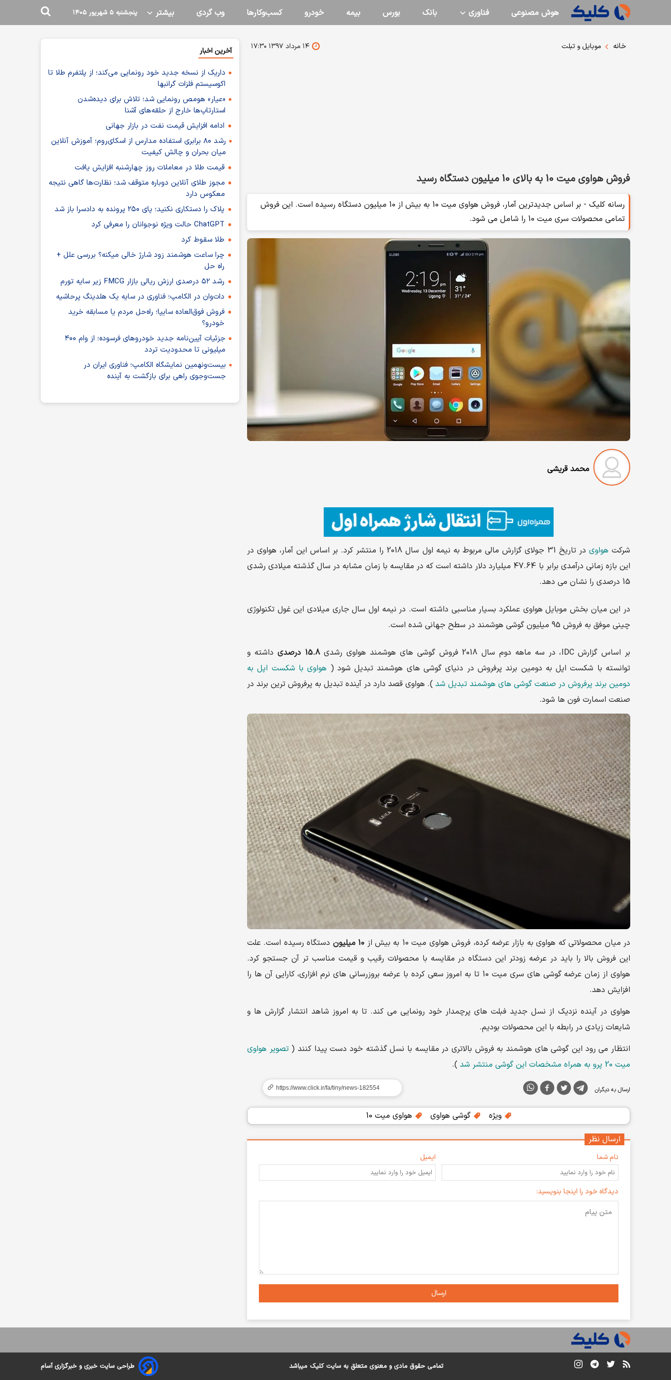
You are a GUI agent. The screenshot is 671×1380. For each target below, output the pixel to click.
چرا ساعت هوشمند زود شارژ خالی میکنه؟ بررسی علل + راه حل (140, 260)
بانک (429, 13)
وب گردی (210, 13)
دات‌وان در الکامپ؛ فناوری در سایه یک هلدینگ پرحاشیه (140, 297)
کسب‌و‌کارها (264, 13)
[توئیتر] (564, 1089)
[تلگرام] (580, 1089)
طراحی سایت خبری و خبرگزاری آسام (88, 1366)
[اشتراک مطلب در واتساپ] (530, 1088)
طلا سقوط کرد (202, 240)
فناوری (477, 13)
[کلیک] (600, 12)
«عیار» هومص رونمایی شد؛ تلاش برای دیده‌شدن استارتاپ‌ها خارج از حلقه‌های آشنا (151, 105)
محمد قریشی (568, 469)
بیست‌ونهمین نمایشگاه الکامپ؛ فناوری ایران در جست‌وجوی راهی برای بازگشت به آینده (155, 370)
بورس (391, 13)
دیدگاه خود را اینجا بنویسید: (577, 1192)
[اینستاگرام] (578, 1366)
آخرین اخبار (216, 51)
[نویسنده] (611, 469)
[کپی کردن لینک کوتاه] (328, 1087)
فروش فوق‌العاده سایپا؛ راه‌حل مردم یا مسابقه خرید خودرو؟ (146, 317)
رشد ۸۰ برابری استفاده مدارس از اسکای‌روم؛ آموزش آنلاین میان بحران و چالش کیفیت (138, 147)
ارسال (439, 1293)
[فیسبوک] (547, 1089)
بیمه (353, 13)
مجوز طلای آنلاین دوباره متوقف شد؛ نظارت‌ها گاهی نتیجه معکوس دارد (137, 188)
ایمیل (428, 1157)
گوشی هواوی (451, 1116)
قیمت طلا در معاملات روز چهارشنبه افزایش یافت (149, 167)
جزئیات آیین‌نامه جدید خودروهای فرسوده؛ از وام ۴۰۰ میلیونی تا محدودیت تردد (145, 344)
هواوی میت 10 (390, 1116)
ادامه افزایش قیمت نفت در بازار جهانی (165, 126)
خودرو (314, 13)
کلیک (317, 1366)
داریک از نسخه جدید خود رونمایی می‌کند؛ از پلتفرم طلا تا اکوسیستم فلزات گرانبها (136, 78)
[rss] (626, 1366)
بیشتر (163, 13)
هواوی (599, 550)
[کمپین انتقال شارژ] (438, 522)
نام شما (607, 1157)
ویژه (496, 1116)
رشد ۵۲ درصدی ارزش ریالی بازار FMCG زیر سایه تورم (142, 281)
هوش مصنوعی (535, 13)
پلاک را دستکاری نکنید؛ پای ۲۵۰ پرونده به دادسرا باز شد (139, 209)
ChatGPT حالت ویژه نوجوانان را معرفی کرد (157, 224)
